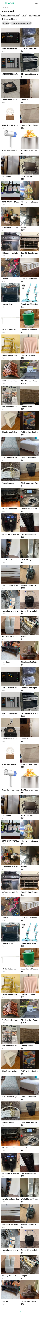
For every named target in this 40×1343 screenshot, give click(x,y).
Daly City (5, 7)
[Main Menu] (3, 3)
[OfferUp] (9, 3)
